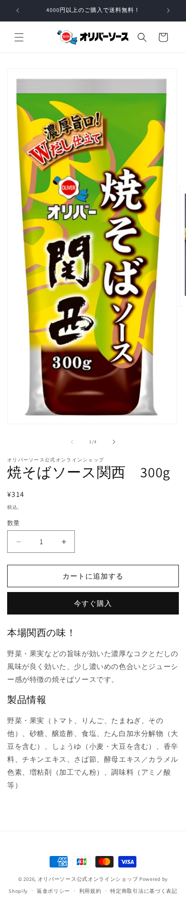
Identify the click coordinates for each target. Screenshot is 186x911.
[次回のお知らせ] (168, 10)
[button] (19, 37)
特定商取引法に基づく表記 (143, 891)
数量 (13, 523)
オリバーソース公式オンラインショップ (88, 879)
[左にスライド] (72, 441)
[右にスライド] (113, 441)
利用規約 (90, 891)
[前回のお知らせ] (17, 10)
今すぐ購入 (93, 603)
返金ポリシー (53, 891)
